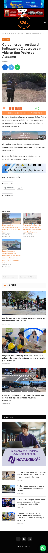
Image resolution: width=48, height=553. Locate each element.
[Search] (44, 22)
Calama (6, 277)
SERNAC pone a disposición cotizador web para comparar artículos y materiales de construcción (31, 502)
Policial (6, 39)
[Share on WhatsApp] (17, 67)
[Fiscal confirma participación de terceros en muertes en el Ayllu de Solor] (11, 218)
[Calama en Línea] (24, 21)
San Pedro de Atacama (28, 277)
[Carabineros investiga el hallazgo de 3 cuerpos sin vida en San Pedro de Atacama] (24, 87)
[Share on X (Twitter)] (11, 67)
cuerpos (14, 277)
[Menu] (3, 22)
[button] (43, 548)
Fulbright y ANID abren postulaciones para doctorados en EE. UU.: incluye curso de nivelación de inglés (31, 475)
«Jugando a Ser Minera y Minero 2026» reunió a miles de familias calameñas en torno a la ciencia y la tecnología (23, 358)
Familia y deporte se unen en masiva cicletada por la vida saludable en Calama (30, 488)
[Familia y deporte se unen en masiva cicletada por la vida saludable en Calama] (24, 303)
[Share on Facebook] (5, 67)
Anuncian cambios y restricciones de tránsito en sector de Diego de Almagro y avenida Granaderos (23, 397)
